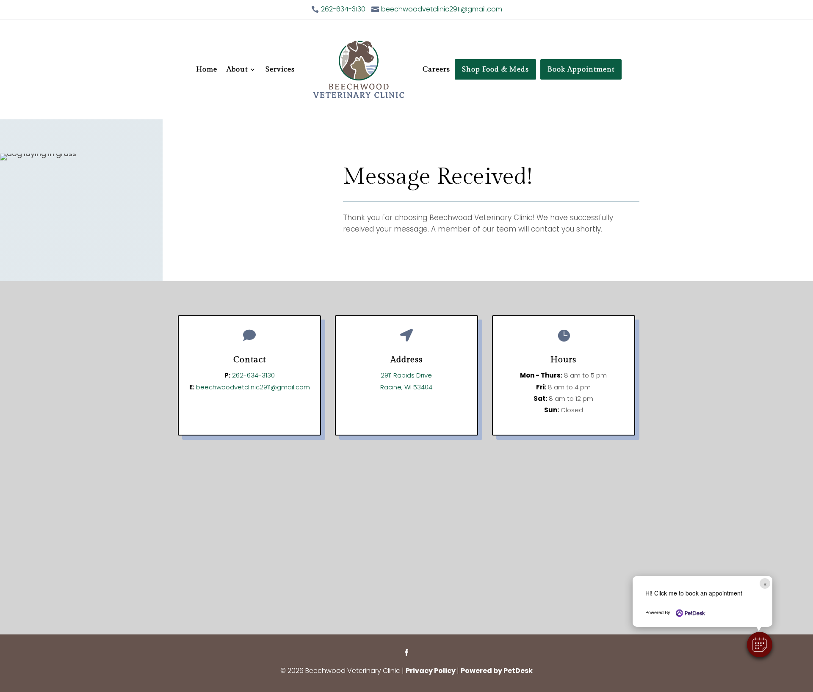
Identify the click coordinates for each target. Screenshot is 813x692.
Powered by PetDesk (497, 670)
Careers (436, 69)
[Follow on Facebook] (406, 652)
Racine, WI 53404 (406, 387)
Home (206, 69)
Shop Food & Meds (495, 69)
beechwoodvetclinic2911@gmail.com (253, 387)
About (237, 69)
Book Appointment (581, 69)
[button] (759, 644)
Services (280, 69)
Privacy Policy (431, 670)
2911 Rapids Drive (406, 375)
